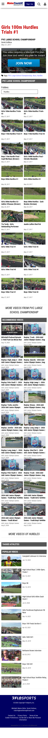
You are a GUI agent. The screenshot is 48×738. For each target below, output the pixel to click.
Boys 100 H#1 (27, 664)
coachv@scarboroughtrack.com (24, 710)
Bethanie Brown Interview (31, 650)
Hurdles (40, 76)
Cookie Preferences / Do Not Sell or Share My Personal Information (23, 719)
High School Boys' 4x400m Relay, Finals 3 (34, 678)
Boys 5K (25, 583)
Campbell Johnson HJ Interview (34, 556)
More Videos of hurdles (24, 534)
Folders (4, 87)
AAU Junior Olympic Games (32, 343)
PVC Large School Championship (18, 39)
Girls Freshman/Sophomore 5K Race (33, 611)
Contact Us (11, 716)
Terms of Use (33, 716)
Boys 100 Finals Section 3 (31, 623)
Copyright (22, 703)
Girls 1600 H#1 (27, 637)
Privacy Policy (22, 716)
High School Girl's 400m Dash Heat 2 (33, 598)
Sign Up (29, 4)
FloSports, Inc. (30, 703)
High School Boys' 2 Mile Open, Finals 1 (33, 571)
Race (34, 76)
